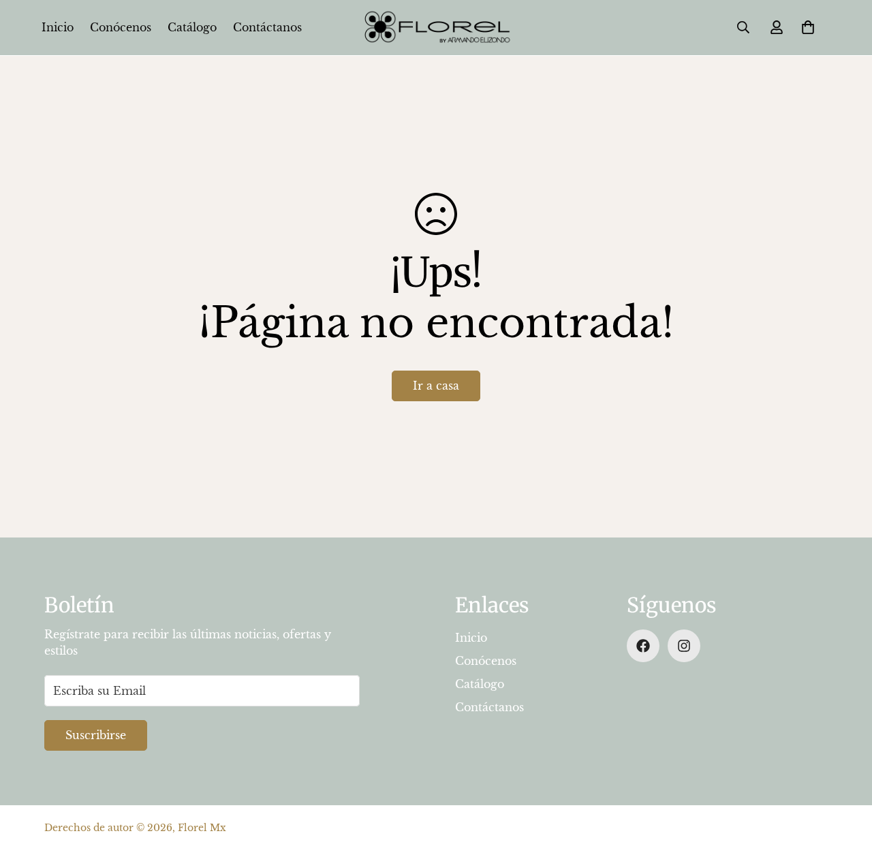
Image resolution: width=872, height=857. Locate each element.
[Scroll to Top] (845, 782)
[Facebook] (643, 645)
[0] (808, 27)
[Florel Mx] (436, 27)
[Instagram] (684, 645)
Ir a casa (436, 385)
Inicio (58, 27)
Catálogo (192, 27)
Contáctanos (267, 27)
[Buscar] (743, 27)
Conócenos (120, 27)
